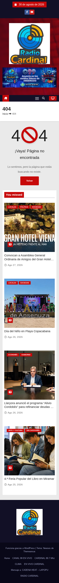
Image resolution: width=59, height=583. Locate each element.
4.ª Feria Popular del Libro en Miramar (29, 478)
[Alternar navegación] (37, 98)
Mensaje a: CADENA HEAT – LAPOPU (29, 570)
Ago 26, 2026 (15, 337)
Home (7, 558)
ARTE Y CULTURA (15, 430)
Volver (29, 181)
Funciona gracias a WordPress (20, 548)
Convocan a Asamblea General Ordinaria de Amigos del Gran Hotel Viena (27, 259)
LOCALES (12, 207)
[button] (44, 98)
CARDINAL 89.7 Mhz (45, 558)
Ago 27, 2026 (15, 265)
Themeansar (29, 551)
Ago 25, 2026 (15, 484)
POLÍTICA (24, 207)
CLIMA (18, 564)
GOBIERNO (25, 355)
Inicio (5, 113)
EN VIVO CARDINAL (34, 564)
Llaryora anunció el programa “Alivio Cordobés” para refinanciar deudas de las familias (29, 407)
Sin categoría (33, 430)
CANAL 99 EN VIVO (22, 558)
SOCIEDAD (36, 207)
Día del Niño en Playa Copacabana (27, 331)
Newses (47, 548)
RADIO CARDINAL (29, 576)
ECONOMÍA (12, 355)
